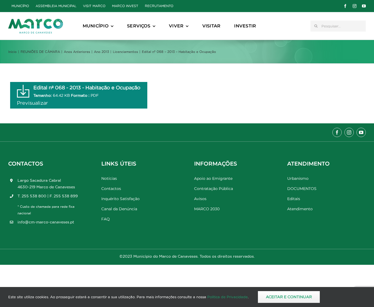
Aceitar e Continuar (289, 297)
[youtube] (364, 6)
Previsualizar (32, 103)
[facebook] (345, 6)
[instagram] (354, 6)
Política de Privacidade (227, 297)
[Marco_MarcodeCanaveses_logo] (35, 21)
